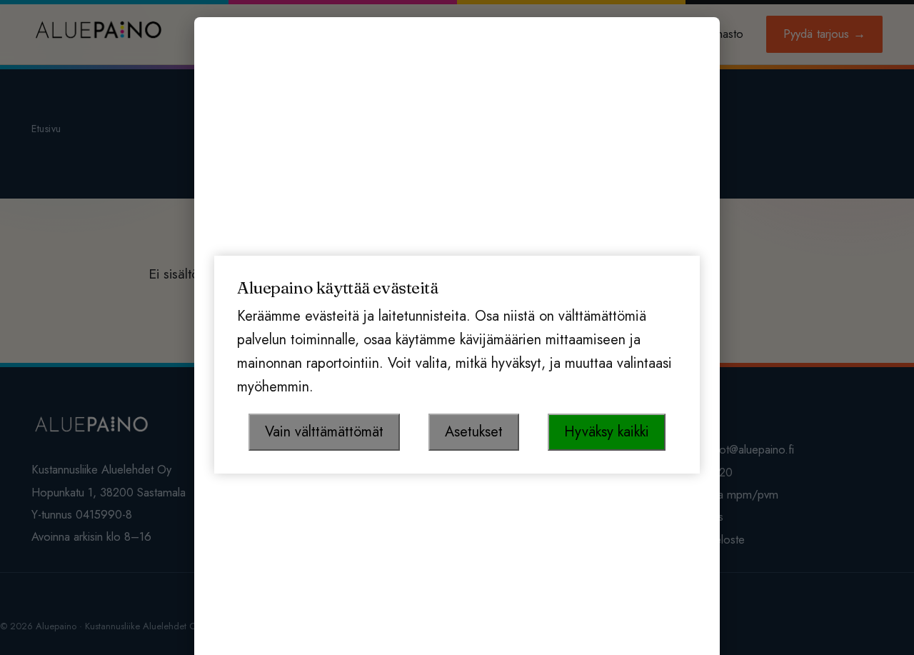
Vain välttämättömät (324, 431)
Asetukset (474, 431)
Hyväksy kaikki (606, 431)
